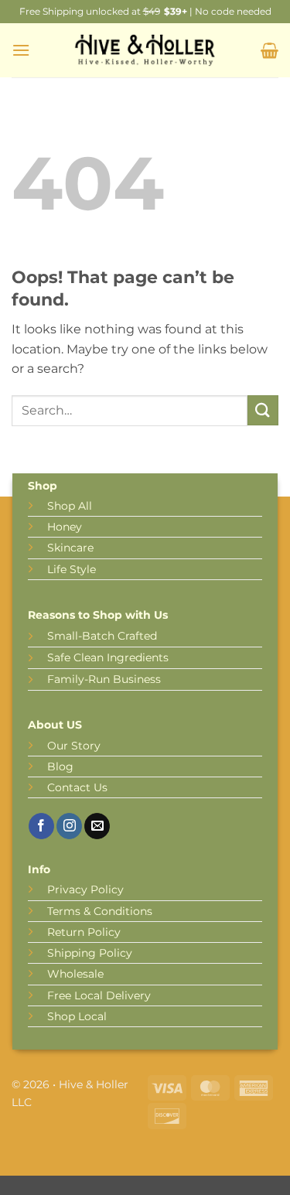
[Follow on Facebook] (41, 826)
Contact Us (77, 787)
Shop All (69, 506)
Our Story (74, 746)
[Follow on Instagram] (69, 826)
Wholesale (75, 974)
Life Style (71, 569)
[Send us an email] (97, 826)
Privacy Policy (85, 889)
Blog (60, 766)
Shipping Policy (89, 953)
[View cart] (269, 50)
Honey (64, 527)
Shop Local (77, 1016)
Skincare (70, 548)
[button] (21, 50)
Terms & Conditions (99, 911)
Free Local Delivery (99, 995)
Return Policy (84, 932)
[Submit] (262, 410)
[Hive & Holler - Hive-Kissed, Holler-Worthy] (145, 50)
